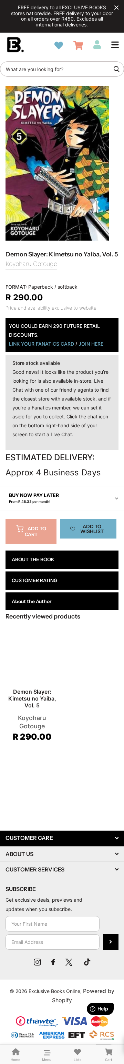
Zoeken (116, 69)
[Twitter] (69, 962)
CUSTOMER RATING (35, 580)
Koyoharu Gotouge (31, 263)
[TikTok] (87, 962)
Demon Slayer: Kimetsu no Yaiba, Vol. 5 (32, 698)
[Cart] (78, 45)
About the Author (31, 601)
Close (116, 7)
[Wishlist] (58, 45)
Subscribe (110, 942)
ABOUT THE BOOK (33, 559)
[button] (115, 44)
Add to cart (35, 531)
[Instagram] (37, 962)
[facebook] (53, 962)
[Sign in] (97, 44)
